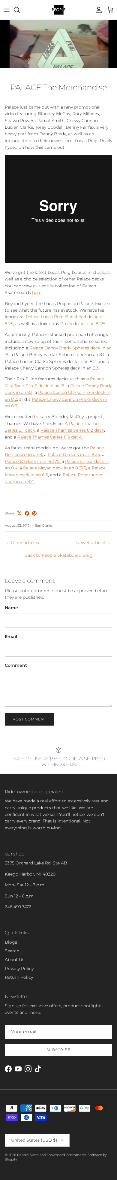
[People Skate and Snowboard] (58, 9)
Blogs (11, 942)
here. (37, 292)
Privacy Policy (19, 968)
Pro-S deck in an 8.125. (83, 323)
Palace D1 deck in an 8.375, (33, 461)
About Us (14, 959)
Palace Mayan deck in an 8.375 (54, 468)
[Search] (19, 9)
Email (11, 636)
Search (12, 951)
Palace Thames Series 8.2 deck (72, 430)
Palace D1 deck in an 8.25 (74, 454)
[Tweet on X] (19, 513)
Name (11, 607)
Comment (16, 665)
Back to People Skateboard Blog (58, 555)
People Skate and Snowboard (41, 1155)
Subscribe (58, 1049)
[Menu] (6, 9)
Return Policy (19, 977)
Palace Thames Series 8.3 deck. (49, 437)
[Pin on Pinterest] (34, 513)
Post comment (29, 719)
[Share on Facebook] (27, 513)
